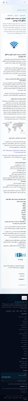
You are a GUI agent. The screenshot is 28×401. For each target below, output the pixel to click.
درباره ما (25, 351)
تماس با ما (25, 355)
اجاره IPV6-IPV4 (24, 346)
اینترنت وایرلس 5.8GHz (23, 361)
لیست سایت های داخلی (23, 329)
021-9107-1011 (11, 384)
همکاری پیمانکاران (15, 397)
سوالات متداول (24, 327)
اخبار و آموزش (25, 397)
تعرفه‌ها (25, 319)
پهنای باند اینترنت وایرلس (22, 316)
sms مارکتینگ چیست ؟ (13, 95)
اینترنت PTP (25, 336)
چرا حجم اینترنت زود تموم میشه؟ (13, 150)
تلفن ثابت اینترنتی (24, 342)
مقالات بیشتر (21, 285)
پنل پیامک (25, 344)
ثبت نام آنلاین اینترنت (23, 325)
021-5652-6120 (24, 384)
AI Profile (5, 397)
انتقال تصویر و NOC (23, 367)
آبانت (11, 246)
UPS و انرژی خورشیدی (23, 365)
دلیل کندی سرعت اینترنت (14, 93)
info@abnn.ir (22, 386)
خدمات (25, 332)
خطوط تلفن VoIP (24, 363)
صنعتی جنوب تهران (11, 119)
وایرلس (6, 103)
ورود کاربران (25, 323)
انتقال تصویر (25, 348)
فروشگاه (25, 353)
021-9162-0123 (18, 384)
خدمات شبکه (24, 338)
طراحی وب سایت (24, 340)
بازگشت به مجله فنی (21, 10)
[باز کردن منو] (3, 2)
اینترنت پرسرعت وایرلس (23, 333)
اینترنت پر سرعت (22, 15)
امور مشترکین (24, 321)
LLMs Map (25, 399)
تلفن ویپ (5, 95)
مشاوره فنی (10, 397)
